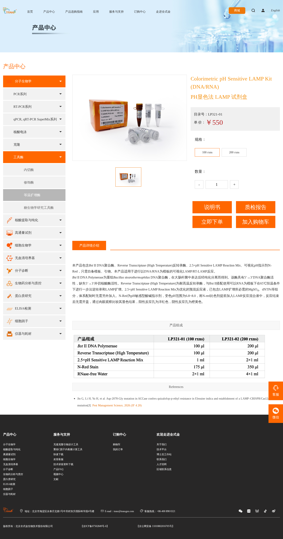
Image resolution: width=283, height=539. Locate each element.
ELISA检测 (9, 484)
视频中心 (58, 474)
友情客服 (58, 459)
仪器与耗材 (9, 494)
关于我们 (162, 444)
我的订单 (118, 449)
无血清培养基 (10, 464)
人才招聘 (162, 464)
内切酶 (29, 170)
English (275, 10)
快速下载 (58, 454)
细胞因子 (8, 489)
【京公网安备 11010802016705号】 (155, 526)
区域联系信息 (164, 469)
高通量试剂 (9, 454)
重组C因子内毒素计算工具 (67, 449)
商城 (237, 10)
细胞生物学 (9, 459)
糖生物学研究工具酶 (39, 207)
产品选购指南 (74, 11)
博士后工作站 (164, 454)
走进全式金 (163, 11)
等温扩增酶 (32, 195)
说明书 (212, 207)
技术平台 (162, 449)
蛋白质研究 (9, 479)
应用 (96, 11)
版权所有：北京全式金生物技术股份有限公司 (28, 526)
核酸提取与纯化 (12, 449)
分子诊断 (8, 469)
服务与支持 (116, 11)
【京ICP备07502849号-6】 (95, 526)
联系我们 (162, 459)
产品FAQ (58, 469)
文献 (55, 479)
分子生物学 (9, 444)
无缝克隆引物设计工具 (65, 444)
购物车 (116, 444)
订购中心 (140, 11)
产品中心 (49, 11)
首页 (30, 11)
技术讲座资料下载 (63, 464)
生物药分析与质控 (13, 474)
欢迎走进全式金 (168, 434)
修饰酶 (29, 182)
